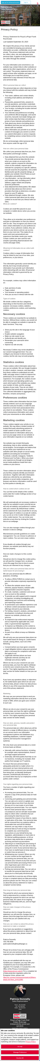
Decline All (19, 1058)
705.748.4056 (9, 13)
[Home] (6, 23)
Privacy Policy (30, 1042)
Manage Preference (20, 1052)
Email (2, 14)
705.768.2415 (9, 11)
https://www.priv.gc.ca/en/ (13, 971)
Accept (20, 1046)
